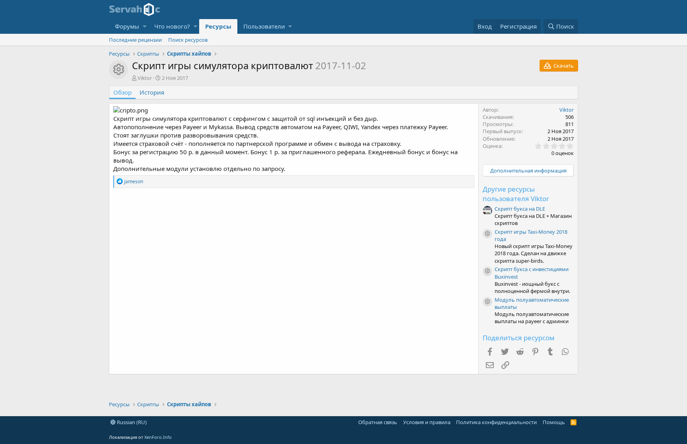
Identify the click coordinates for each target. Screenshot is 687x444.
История (152, 92)
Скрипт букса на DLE (520, 208)
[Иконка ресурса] (487, 233)
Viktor (145, 77)
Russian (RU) (131, 422)
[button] (144, 26)
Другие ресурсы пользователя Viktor (516, 193)
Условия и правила (426, 422)
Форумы (127, 26)
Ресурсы (218, 26)
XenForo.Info (158, 437)
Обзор (122, 92)
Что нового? (172, 26)
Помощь (554, 422)
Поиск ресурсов (188, 39)
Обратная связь (377, 422)
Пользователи (264, 26)
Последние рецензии (135, 39)
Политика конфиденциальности (496, 422)
